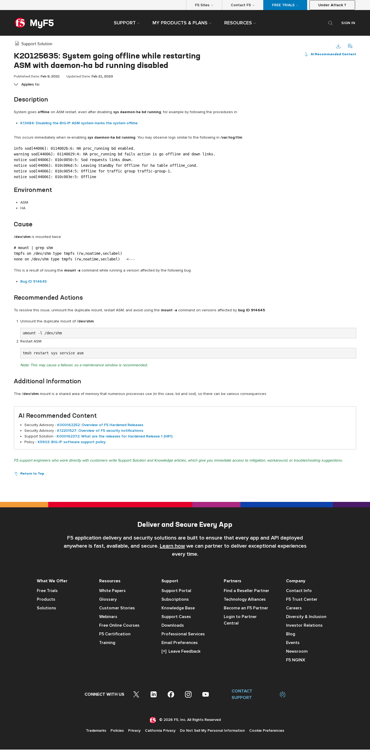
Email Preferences (179, 642)
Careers (294, 608)
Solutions (46, 608)
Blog (290, 634)
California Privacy (160, 730)
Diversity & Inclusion (306, 616)
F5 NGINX (295, 660)
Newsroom (297, 651)
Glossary (108, 599)
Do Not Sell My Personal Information (212, 730)
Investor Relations (304, 625)
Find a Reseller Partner (246, 590)
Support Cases (176, 616)
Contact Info (299, 590)
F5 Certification (115, 634)
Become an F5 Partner (246, 608)
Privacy (134, 730)
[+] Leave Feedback (180, 651)
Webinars (108, 616)
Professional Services (183, 634)
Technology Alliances (245, 599)
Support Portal (176, 590)
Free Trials (47, 590)
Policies (117, 730)
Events (293, 642)
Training (107, 642)
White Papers (112, 590)
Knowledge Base (178, 608)
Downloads (172, 625)
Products (46, 599)
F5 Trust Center (301, 599)
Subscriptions (175, 599)
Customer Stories (117, 608)
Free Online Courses (119, 625)
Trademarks (96, 730)
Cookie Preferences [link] (266, 730)
